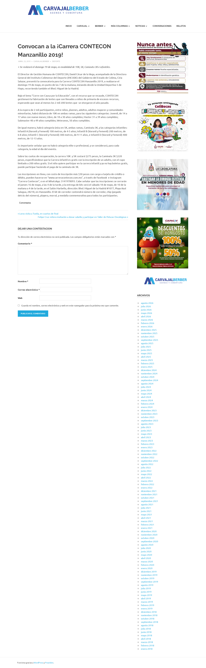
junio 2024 (146, 390)
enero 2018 (146, 648)
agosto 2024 (147, 383)
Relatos (181, 26)
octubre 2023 (147, 417)
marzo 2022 (147, 480)
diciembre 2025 (149, 329)
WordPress (38, 662)
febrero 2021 (147, 524)
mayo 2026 (146, 313)
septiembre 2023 (149, 420)
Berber (99, 26)
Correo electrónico (29, 289)
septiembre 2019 (149, 581)
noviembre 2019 (149, 574)
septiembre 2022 (149, 460)
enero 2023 (146, 447)
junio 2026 (146, 309)
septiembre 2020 (149, 541)
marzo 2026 (147, 319)
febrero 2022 (147, 484)
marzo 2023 (147, 440)
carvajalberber (41, 61)
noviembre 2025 (149, 333)
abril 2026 (146, 316)
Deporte (56, 61)
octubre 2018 (147, 618)
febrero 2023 (147, 443)
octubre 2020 (147, 537)
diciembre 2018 (149, 611)
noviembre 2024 (149, 373)
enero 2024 (146, 407)
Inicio (69, 26)
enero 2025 (146, 366)
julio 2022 (146, 467)
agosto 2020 (147, 544)
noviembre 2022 (149, 454)
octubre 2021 (147, 497)
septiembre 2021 (149, 501)
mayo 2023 (146, 433)
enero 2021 (146, 527)
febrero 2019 (147, 605)
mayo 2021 (146, 514)
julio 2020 (146, 548)
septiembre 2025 (149, 339)
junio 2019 (146, 591)
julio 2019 (146, 588)
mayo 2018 (146, 635)
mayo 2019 (146, 595)
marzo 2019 (147, 601)
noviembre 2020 (149, 534)
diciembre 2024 (149, 370)
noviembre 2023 (149, 413)
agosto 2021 (147, 504)
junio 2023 (146, 430)
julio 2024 (146, 386)
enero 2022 (146, 487)
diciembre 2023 (149, 410)
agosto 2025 (147, 343)
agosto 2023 (147, 423)
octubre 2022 (147, 457)
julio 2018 (146, 628)
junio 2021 (146, 511)
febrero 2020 (147, 564)
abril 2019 (146, 598)
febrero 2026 (147, 323)
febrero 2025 (147, 363)
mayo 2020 (146, 554)
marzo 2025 (147, 360)
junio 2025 (146, 349)
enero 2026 (146, 326)
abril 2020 (146, 558)
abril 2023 (146, 437)
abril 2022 (146, 477)
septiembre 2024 (149, 380)
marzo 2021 (147, 521)
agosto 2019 (147, 585)
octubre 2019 (147, 578)
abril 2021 (146, 517)
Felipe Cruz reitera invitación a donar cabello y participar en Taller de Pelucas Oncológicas (82, 216)
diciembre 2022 (149, 450)
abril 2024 (146, 396)
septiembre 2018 (149, 621)
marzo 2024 (147, 400)
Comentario (25, 243)
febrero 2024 (147, 403)
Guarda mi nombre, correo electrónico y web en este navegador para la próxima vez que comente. (70, 305)
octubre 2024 (147, 376)
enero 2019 (146, 608)
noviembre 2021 (149, 494)
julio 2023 (146, 427)
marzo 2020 (147, 561)
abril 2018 (146, 638)
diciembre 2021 (149, 490)
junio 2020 (146, 551)
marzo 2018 (147, 642)
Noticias (140, 26)
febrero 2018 (147, 645)
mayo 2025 (146, 353)
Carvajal (82, 26)
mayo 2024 (146, 393)
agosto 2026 (147, 302)
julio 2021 (146, 507)
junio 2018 (146, 632)
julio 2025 (146, 346)
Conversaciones (162, 26)
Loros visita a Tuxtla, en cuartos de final (38, 213)
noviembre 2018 (149, 615)
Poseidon (49, 662)
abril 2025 (146, 356)
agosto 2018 (147, 625)
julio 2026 (146, 306)
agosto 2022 (147, 464)
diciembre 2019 (149, 571)
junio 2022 (146, 470)
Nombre (23, 281)
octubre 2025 (147, 336)
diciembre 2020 (149, 531)
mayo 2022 (146, 474)
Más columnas (119, 26)
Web (20, 297)
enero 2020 (146, 568)
